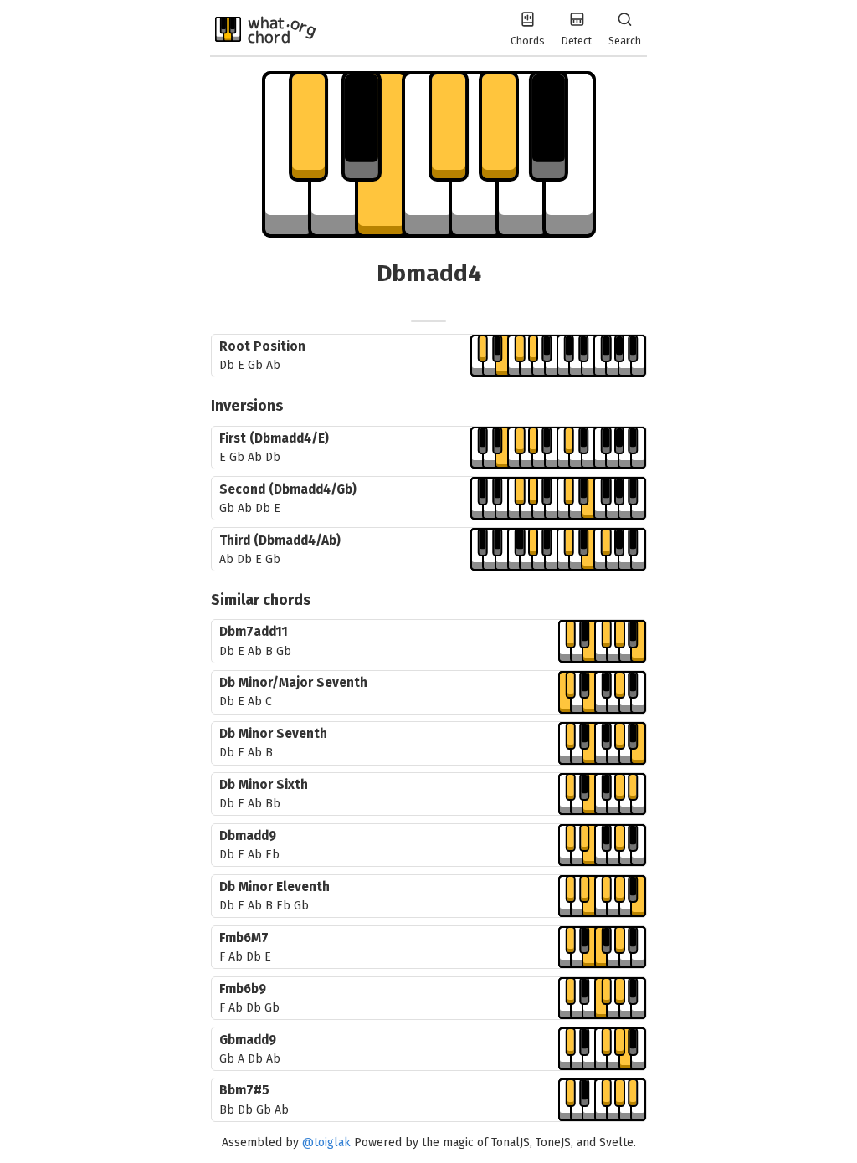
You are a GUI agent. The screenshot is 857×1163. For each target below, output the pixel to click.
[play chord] (558, 356)
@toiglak (326, 1142)
